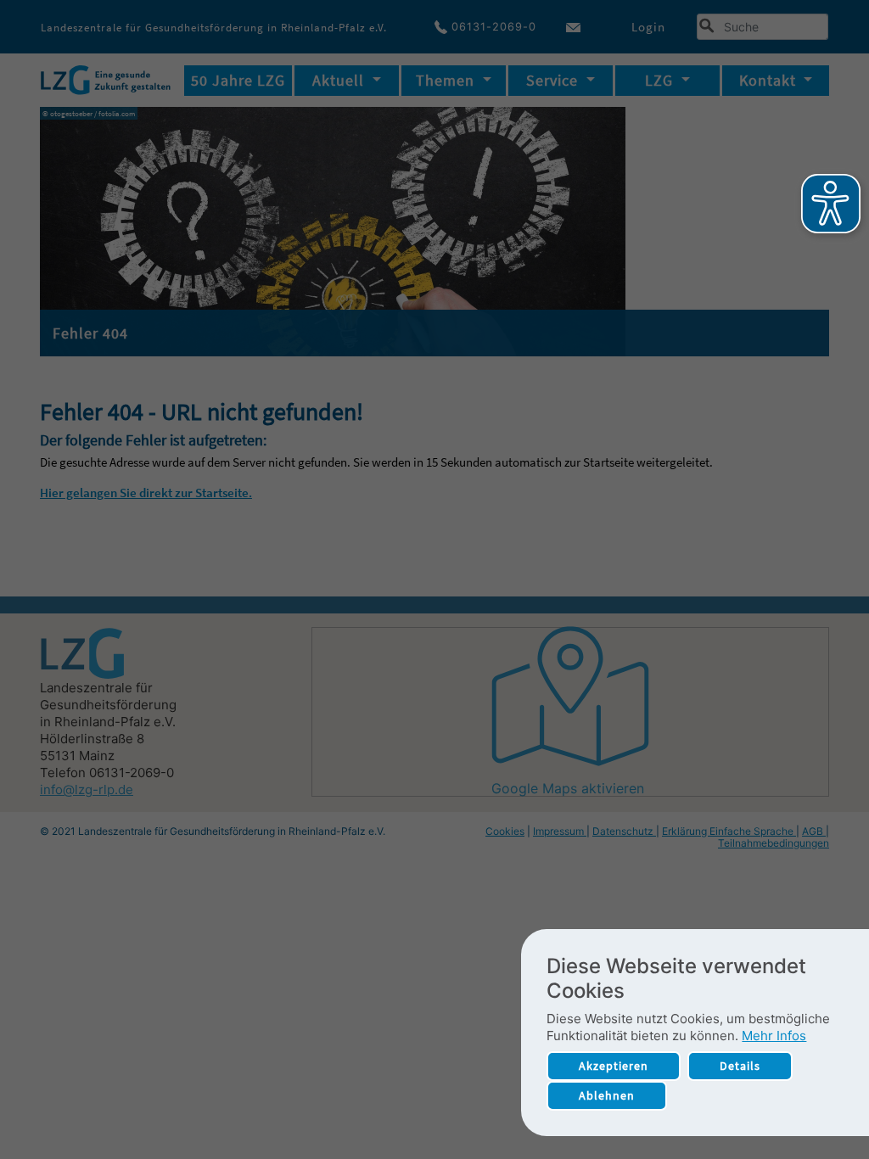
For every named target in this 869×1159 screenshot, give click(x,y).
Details (740, 1065)
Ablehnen (607, 1095)
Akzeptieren (613, 1065)
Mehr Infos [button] (774, 1035)
